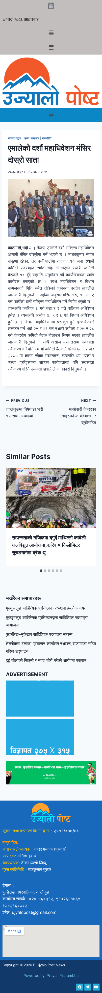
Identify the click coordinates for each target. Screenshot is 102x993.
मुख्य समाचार (32, 138)
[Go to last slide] (14, 517)
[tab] (41, 570)
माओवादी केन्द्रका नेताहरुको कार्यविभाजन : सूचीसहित (77, 412)
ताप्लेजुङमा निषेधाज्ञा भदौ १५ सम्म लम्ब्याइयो (24, 408)
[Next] (87, 517)
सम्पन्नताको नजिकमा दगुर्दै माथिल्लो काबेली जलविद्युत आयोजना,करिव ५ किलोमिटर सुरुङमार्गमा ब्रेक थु (49, 545)
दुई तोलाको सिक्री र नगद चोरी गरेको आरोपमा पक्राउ (46, 660)
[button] (51, 32)
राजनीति (46, 138)
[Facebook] (79, 987)
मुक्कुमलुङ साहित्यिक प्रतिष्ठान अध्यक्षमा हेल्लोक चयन (46, 608)
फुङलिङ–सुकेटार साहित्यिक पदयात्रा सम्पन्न (39, 634)
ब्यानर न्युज (15, 138)
